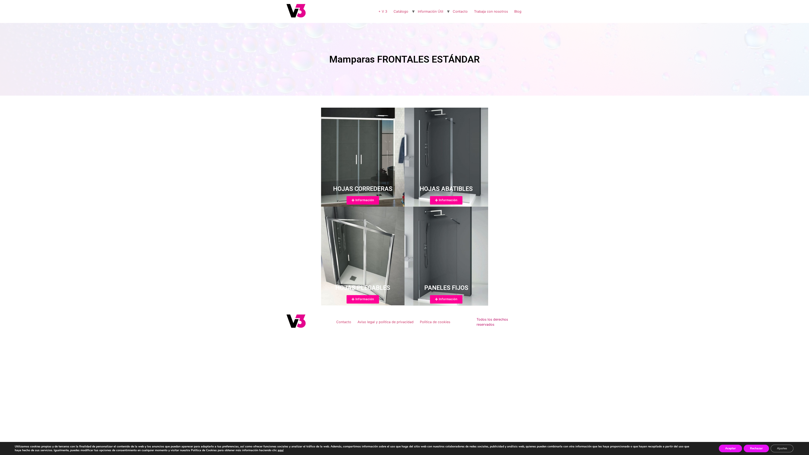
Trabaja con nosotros (491, 11)
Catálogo (401, 11)
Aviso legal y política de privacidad (386, 322)
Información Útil (430, 11)
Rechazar (756, 448)
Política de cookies (435, 322)
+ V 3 (382, 11)
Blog (517, 11)
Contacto (460, 11)
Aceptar (730, 448)
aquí (281, 450)
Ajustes (782, 448)
